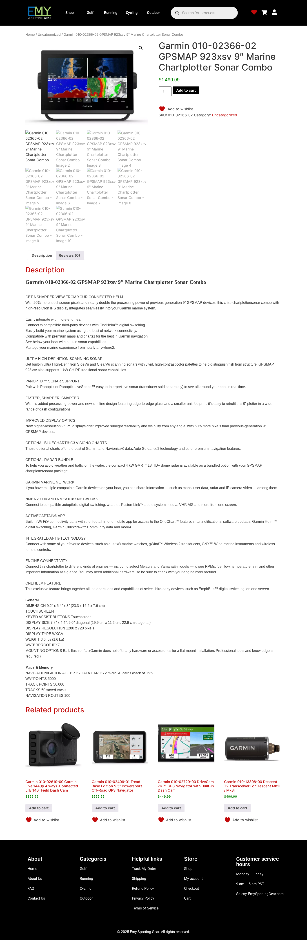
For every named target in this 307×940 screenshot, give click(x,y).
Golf (90, 13)
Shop (69, 13)
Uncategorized (49, 35)
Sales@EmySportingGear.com (260, 894)
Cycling (132, 13)
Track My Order (144, 869)
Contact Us (36, 898)
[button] (141, 48)
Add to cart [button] (39, 808)
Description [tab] (42, 255)
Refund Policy (143, 888)
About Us (35, 878)
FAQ (31, 888)
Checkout (191, 888)
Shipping (139, 878)
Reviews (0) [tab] (69, 255)
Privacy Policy (143, 898)
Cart (187, 898)
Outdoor (153, 13)
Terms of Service (145, 908)
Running (110, 13)
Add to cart (186, 90)
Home (30, 35)
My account (193, 878)
